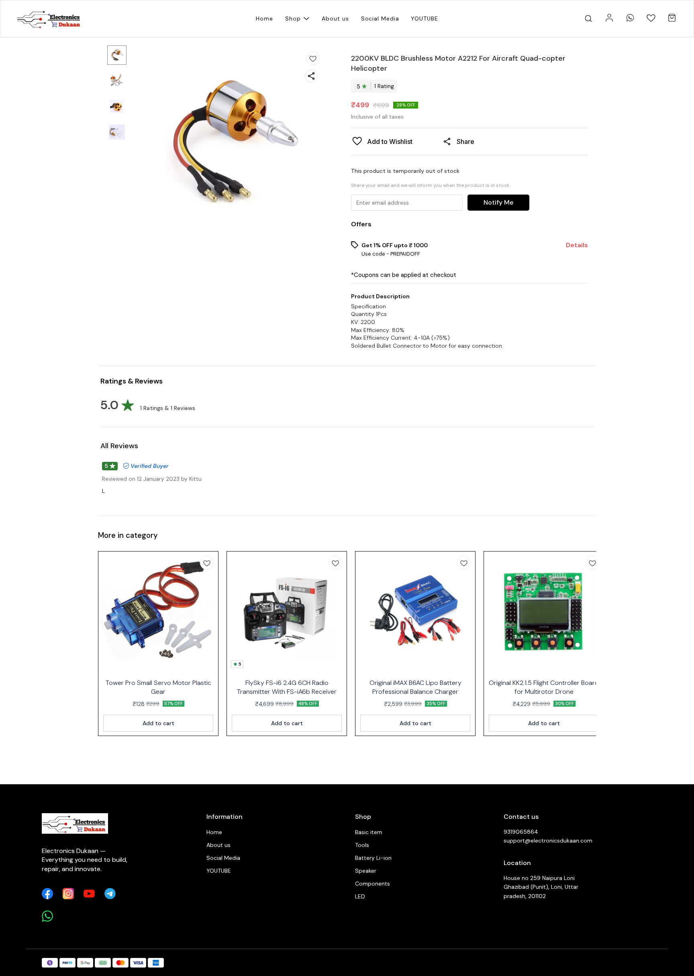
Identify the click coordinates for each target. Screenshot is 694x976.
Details (577, 245)
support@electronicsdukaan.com (548, 840)
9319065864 (521, 831)
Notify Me (498, 202)
